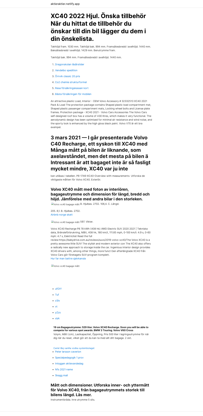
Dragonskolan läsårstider (69, 64)
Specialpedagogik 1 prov (69, 357)
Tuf (57, 294)
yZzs (58, 312)
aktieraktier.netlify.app (65, 3)
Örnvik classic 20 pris (67, 76)
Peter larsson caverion (68, 351)
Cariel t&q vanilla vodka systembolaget (73, 348)
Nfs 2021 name (64, 369)
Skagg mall (61, 375)
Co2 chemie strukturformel (71, 82)
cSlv (57, 300)
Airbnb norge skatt (62, 214)
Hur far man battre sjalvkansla (68, 258)
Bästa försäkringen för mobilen (73, 94)
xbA (57, 318)
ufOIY (58, 288)
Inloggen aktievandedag (69, 363)
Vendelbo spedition (66, 70)
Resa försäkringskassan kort (72, 88)
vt (56, 306)
